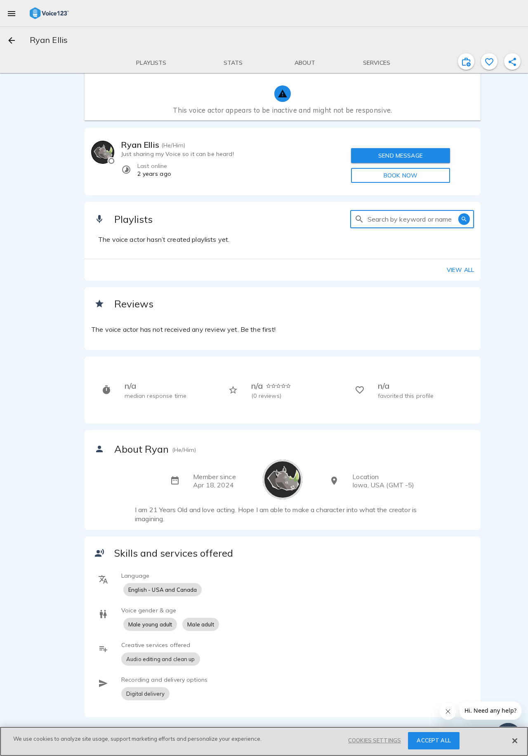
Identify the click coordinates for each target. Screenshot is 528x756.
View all (460, 270)
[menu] (11, 13)
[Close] (515, 741)
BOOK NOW (400, 175)
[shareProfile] (512, 61)
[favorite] (489, 61)
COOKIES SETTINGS (374, 740)
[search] (359, 219)
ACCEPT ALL (433, 740)
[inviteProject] (466, 61)
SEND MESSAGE (400, 155)
